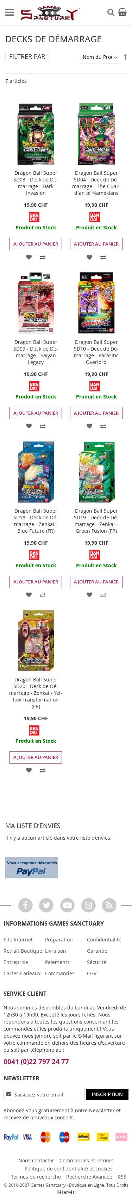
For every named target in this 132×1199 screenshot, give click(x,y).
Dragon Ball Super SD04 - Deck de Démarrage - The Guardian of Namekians (96, 182)
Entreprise (16, 962)
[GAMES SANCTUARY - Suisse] (49, 13)
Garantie (97, 950)
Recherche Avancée (89, 1176)
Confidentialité (104, 939)
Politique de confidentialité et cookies (69, 1168)
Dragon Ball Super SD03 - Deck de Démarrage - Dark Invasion (35, 182)
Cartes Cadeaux (22, 973)
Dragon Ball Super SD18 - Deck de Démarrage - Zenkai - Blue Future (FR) (35, 520)
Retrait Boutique (23, 950)
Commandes (60, 973)
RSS (122, 1176)
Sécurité (96, 962)
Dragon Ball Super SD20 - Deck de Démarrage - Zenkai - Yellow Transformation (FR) (35, 693)
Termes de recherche (36, 1176)
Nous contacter (36, 1160)
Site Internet (18, 939)
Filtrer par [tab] (27, 56)
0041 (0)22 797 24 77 (36, 1061)
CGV (91, 973)
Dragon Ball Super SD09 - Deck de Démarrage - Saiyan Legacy (35, 352)
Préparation (59, 939)
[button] (29, 256)
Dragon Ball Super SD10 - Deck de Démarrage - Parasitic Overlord (96, 352)
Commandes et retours (86, 1160)
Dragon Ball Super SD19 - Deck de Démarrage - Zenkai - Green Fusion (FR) (96, 520)
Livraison (55, 950)
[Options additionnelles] (31, 866)
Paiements (57, 962)
